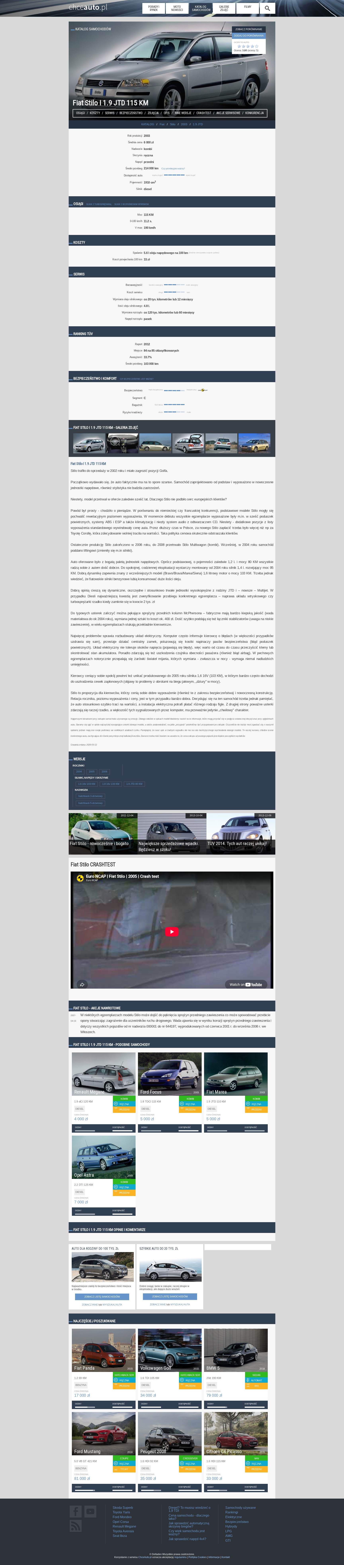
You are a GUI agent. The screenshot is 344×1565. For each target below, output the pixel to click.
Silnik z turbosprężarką (98, 204)
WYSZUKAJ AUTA (112, 1304)
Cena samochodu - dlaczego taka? (189, 1517)
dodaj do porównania (249, 35)
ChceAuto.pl (145, 1557)
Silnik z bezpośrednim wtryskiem (131, 204)
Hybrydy (231, 1526)
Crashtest (203, 113)
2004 (79, 771)
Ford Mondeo (122, 1517)
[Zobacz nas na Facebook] (76, 1517)
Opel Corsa (121, 1522)
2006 (104, 771)
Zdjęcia (153, 113)
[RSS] (76, 1531)
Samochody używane (240, 1507)
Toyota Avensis (123, 1531)
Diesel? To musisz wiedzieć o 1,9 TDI (189, 1509)
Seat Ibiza (120, 1535)
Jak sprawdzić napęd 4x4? (187, 1539)
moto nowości (177, 8)
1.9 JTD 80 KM (134, 784)
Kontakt (226, 1557)
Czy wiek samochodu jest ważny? (187, 1532)
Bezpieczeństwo (131, 113)
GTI (228, 1540)
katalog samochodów (201, 8)
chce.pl (88, 5)
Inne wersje (183, 113)
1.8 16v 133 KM (110, 784)
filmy (247, 7)
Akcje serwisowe (228, 113)
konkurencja (254, 113)
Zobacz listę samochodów (102, 1296)
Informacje (214, 1557)
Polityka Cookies (198, 1557)
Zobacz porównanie (249, 29)
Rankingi (231, 1512)
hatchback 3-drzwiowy (90, 796)
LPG (228, 1531)
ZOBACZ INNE (90, 1304)
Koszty (95, 113)
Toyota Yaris (121, 1512)
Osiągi (80, 113)
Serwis (109, 113)
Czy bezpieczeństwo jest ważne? (136, 379)
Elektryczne (233, 1517)
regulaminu (180, 1557)
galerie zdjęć (224, 8)
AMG (229, 1535)
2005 (92, 771)
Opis (167, 113)
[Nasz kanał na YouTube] (90, 1517)
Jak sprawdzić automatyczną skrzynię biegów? (189, 1525)
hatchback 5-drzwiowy (90, 803)
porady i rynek (153, 8)
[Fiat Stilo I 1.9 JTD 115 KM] (89, 453)
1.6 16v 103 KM (86, 784)
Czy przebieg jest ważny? (173, 168)
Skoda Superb (123, 1507)
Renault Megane (124, 1526)
